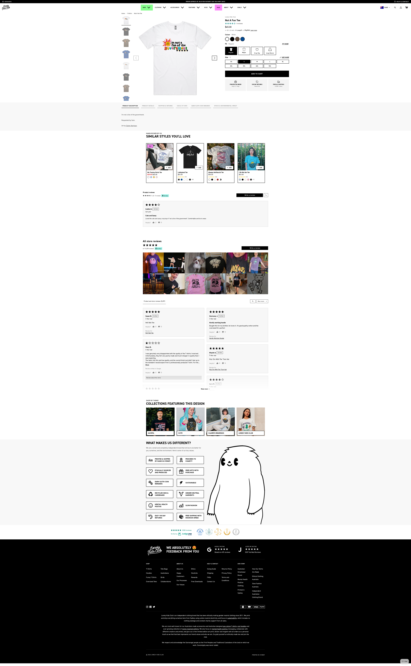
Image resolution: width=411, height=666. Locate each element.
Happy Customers (180, 574)
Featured (192, 7)
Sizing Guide (211, 569)
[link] (257, 23)
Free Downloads (197, 581)
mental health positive (220, 629)
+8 (192, 180)
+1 (253, 180)
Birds (162, 577)
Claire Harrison (131, 126)
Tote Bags (164, 569)
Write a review (250, 195)
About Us (180, 569)
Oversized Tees (151, 581)
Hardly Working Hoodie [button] (216, 338)
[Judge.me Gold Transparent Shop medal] (218, 531)
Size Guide (285, 57)
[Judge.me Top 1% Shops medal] (227, 531)
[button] (214, 58)
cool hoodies (241, 626)
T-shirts (234, 626)
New (144, 7)
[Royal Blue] (242, 39)
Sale (218, 7)
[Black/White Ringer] (220, 180)
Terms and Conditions (225, 579)
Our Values (180, 584)
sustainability (232, 618)
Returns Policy (227, 569)
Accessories (175, 7)
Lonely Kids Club (230, 17)
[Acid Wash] (190, 180)
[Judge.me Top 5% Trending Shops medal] (236, 531)
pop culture (227, 626)
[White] (227, 39)
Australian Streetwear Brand (242, 572)
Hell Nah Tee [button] (149, 333)
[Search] (395, 7)
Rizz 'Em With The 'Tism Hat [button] (218, 370)
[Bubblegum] (248, 180)
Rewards (194, 577)
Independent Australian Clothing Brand (257, 594)
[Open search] (252, 301)
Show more (204, 389)
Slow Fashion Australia (257, 585)
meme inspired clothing (190, 629)
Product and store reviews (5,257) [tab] (154, 301)
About (226, 7)
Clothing (158, 7)
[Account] (401, 7)
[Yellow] (154, 177)
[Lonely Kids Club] (6, 7)
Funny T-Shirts (151, 577)
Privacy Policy (227, 573)
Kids (206, 7)
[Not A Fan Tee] (126, 20)
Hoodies (149, 573)
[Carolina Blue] (151, 177)
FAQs (209, 577)
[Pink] (157, 177)
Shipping (210, 573)
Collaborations (166, 581)
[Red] (218, 180)
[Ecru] (187, 180)
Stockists (194, 573)
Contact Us (211, 581)
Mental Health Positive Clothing (242, 582)
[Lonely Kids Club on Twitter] (154, 607)
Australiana (165, 573)
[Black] (232, 39)
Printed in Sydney (241, 591)
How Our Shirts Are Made (257, 570)
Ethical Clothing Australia (257, 577)
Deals (240, 7)
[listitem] (153, 262)
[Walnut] (237, 39)
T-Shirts (149, 569)
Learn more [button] (253, 30)
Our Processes (182, 580)
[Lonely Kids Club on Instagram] (147, 607)
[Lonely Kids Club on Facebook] (151, 607)
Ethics (193, 569)
